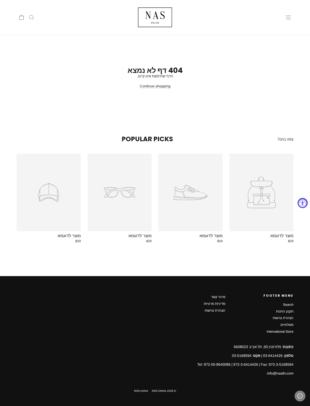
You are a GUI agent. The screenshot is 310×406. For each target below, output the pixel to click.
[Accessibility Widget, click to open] (303, 203)
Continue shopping (155, 86)
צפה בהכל (285, 139)
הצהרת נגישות (283, 318)
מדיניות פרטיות (214, 304)
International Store (280, 331)
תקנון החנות (284, 311)
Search (288, 304)
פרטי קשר (218, 297)
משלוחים (286, 325)
